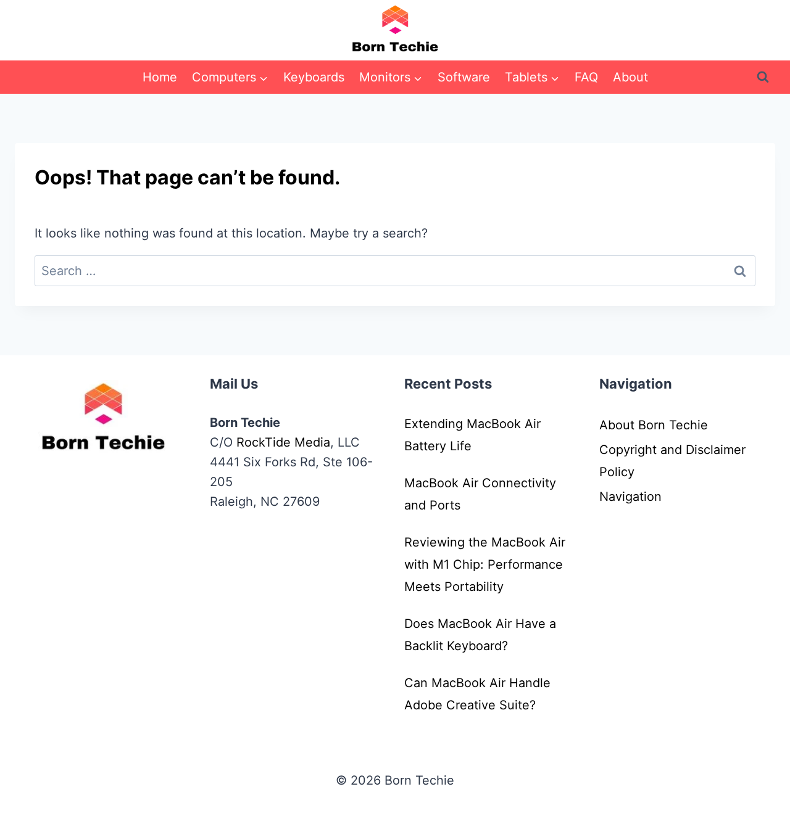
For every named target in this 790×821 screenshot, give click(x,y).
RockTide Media (283, 442)
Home (160, 77)
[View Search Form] (762, 77)
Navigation (630, 496)
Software (464, 77)
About (630, 77)
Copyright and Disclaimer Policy (672, 460)
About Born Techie (653, 425)
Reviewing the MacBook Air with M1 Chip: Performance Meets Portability (484, 564)
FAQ (586, 77)
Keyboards (313, 77)
